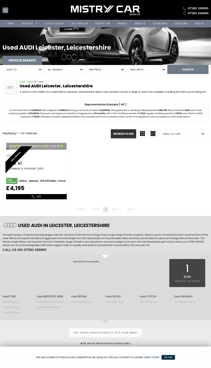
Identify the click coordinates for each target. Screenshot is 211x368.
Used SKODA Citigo (115, 302)
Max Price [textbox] (137, 69)
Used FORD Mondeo (11, 313)
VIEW (38, 196)
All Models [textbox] (55, 69)
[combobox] (23, 69)
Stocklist (27, 23)
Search (188, 69)
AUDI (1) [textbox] (12, 69)
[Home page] (105, 9)
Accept (168, 357)
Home (10, 23)
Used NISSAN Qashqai (81, 302)
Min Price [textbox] (95, 69)
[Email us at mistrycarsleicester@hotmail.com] (5, 10)
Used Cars (32, 81)
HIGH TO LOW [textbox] (172, 134)
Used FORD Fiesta (10, 302)
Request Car (102, 23)
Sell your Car (79, 23)
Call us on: (24, 250)
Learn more (151, 357)
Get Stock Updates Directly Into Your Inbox (105, 333)
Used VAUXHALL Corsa (184, 302)
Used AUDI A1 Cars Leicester (86, 262)
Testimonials (160, 23)
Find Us (199, 23)
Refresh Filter (123, 134)
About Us (140, 23)
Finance (122, 23)
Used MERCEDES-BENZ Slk (48, 307)
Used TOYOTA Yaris (149, 302)
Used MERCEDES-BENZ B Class (51, 302)
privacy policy (122, 343)
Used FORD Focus (10, 307)
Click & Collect (54, 23)
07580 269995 (198, 8)
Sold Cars (181, 23)
